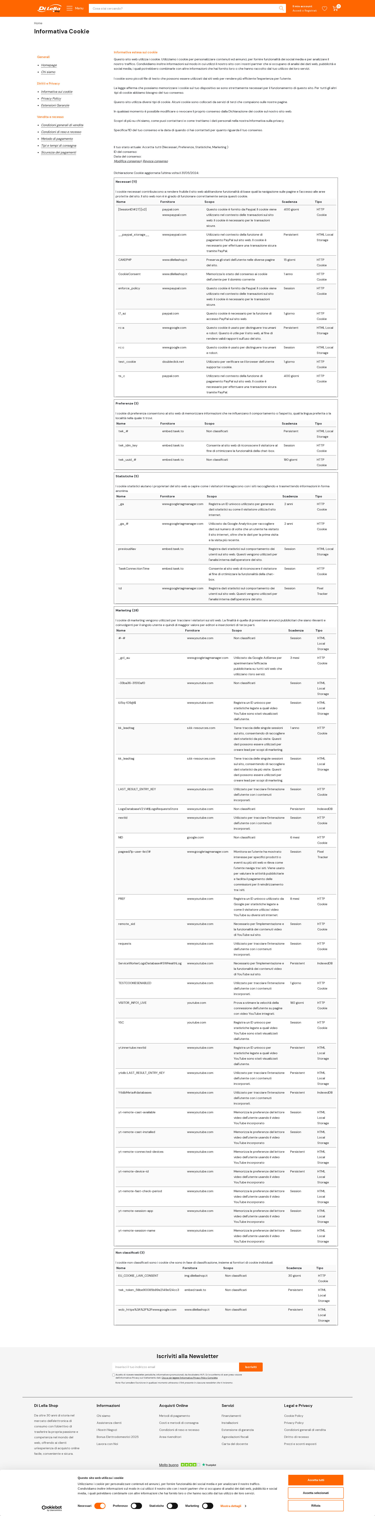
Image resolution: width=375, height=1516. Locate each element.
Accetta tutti (316, 1480)
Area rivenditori (170, 1437)
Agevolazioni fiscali (235, 1437)
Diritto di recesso (296, 1437)
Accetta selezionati (316, 1493)
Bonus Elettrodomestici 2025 (118, 1437)
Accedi (297, 10)
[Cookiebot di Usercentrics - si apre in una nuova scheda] (52, 1508)
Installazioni (230, 1423)
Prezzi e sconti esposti (300, 1444)
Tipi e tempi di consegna (58, 145)
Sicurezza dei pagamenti (58, 152)
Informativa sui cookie (56, 92)
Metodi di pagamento (174, 1416)
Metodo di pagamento (57, 139)
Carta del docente (235, 1444)
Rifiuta (315, 1505)
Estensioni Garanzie (55, 105)
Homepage (49, 65)
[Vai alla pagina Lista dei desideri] (324, 8)
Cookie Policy (293, 1416)
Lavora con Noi (107, 1444)
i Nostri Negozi (107, 1430)
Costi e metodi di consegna (178, 1423)
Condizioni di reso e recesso (61, 132)
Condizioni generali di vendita (62, 125)
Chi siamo (48, 72)
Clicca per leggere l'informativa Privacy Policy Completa (190, 1377)
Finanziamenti (231, 1416)
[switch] (136, 1506)
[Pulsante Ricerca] (281, 8)
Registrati (311, 10)
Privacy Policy (51, 98)
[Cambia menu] (69, 8)
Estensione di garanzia (238, 1430)
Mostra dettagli (231, 1506)
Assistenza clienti (109, 1423)
